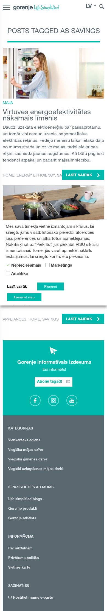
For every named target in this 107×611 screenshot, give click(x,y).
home (8, 175)
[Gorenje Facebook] (35, 400)
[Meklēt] (101, 7)
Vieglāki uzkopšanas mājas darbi (35, 469)
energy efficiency (35, 175)
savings (50, 319)
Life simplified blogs (25, 499)
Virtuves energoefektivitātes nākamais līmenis (47, 114)
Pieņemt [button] (50, 286)
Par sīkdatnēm (20, 549)
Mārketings (61, 266)
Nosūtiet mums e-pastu (32, 598)
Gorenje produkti (22, 509)
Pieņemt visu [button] (24, 297)
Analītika (19, 274)
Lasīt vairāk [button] (79, 175)
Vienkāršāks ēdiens (24, 440)
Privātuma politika (23, 558)
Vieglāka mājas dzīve (25, 450)
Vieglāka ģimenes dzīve (27, 460)
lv (89, 7)
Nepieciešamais (26, 266)
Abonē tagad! (50, 382)
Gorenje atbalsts (22, 518)
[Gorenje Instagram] (53, 400)
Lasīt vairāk (17, 286)
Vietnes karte (19, 568)
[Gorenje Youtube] (71, 400)
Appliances (14, 319)
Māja (8, 102)
